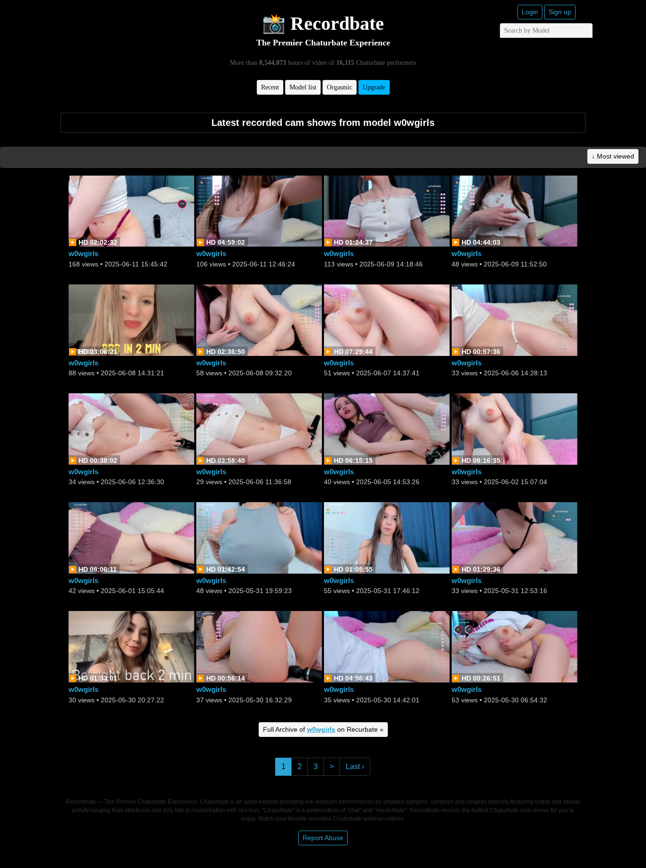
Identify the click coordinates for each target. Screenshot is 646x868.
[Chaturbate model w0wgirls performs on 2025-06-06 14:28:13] (514, 319)
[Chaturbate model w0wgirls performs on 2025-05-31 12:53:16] (514, 537)
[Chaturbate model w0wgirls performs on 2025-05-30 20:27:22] (131, 646)
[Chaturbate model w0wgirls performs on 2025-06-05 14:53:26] (387, 428)
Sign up (560, 12)
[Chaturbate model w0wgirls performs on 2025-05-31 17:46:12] (387, 537)
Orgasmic (339, 87)
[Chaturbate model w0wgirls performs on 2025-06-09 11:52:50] (514, 210)
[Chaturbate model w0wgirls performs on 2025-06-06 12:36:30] (131, 428)
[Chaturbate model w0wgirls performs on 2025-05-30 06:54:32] (514, 646)
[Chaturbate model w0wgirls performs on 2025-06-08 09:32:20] (259, 319)
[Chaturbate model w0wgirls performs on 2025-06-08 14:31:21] (131, 319)
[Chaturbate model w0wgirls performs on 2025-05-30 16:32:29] (259, 646)
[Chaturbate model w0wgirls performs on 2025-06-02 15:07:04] (514, 428)
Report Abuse (323, 837)
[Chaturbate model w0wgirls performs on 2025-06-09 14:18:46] (387, 210)
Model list (302, 87)
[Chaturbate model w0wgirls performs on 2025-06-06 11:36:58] (259, 428)
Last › (355, 766)
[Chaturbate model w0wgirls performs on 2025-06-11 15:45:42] (131, 210)
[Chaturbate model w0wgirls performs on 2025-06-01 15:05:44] (131, 537)
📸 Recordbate (323, 23)
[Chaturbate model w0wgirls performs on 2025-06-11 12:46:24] (259, 210)
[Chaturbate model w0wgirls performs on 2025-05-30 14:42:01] (387, 646)
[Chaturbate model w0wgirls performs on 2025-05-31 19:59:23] (259, 537)
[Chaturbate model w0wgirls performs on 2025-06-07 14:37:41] (387, 319)
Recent (270, 87)
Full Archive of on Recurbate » (323, 729)
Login (530, 12)
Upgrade (374, 87)
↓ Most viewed (613, 156)
